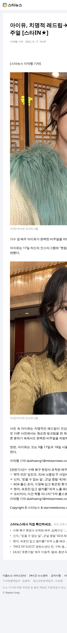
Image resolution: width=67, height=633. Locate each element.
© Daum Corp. (11, 592)
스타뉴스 (15, 5)
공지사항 (56, 575)
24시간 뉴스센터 (38, 575)
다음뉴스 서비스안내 (14, 575)
